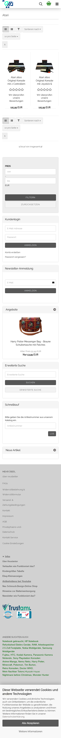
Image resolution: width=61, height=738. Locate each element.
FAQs (5, 483)
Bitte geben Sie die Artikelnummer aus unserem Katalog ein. (29, 418)
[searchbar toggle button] (41, 4)
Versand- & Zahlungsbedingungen (13, 502)
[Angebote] (54, 310)
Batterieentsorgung (25, 591)
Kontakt (6, 510)
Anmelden (30, 245)
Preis (8, 166)
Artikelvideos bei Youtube (16, 581)
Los (52, 434)
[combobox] (32, 29)
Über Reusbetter (10, 561)
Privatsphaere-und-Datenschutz (12, 529)
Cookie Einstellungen (13, 543)
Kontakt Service (10, 537)
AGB (4, 521)
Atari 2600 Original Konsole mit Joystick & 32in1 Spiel (44, 81)
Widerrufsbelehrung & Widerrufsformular (13, 492)
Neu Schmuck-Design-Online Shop (19, 586)
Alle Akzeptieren (30, 723)
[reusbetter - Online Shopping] (6, 4)
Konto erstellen (12, 252)
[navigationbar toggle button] (57, 4)
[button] (5, 29)
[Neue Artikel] (54, 450)
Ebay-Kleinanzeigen (12, 576)
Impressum (8, 516)
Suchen (30, 382)
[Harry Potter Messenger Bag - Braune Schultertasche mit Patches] (30, 326)
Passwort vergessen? (15, 257)
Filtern (30, 197)
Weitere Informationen (30, 731)
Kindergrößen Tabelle (13, 571)
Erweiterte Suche (30, 390)
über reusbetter (10, 476)
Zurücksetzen (30, 204)
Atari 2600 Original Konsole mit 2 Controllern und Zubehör (16, 81)
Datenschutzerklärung (13, 716)
